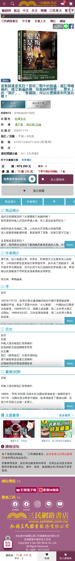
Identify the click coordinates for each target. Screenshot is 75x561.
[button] (72, 431)
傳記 (53, 21)
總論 (62, 21)
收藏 (46, 558)
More (70, 244)
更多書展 (65, 415)
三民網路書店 (9, 21)
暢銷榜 (6, 10)
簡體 (43, 10)
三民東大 (55, 10)
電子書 (69, 10)
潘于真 (19, 124)
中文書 (26, 21)
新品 (17, 10)
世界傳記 (26, 159)
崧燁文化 (20, 119)
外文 (35, 10)
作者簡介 (32, 202)
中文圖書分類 (10, 159)
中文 (26, 10)
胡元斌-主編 (33, 124)
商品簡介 (10, 202)
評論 (59, 26)
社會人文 (40, 21)
